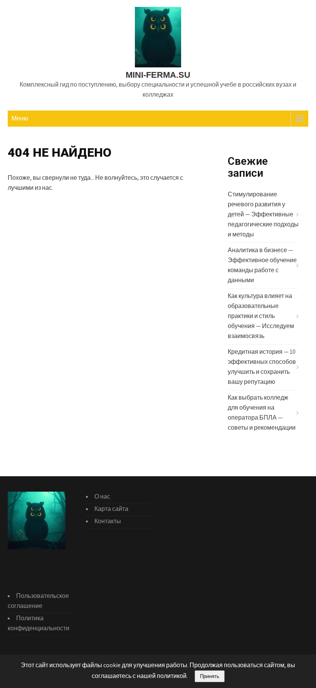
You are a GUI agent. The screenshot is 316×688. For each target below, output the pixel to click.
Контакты (107, 521)
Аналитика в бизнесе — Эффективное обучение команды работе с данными (262, 265)
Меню (20, 118)
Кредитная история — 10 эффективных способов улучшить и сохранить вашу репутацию (262, 367)
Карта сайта (111, 509)
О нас (102, 496)
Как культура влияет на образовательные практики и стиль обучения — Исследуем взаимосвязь (261, 316)
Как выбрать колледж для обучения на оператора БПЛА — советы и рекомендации (262, 412)
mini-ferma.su (158, 75)
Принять (209, 676)
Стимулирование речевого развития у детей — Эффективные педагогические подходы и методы (263, 214)
